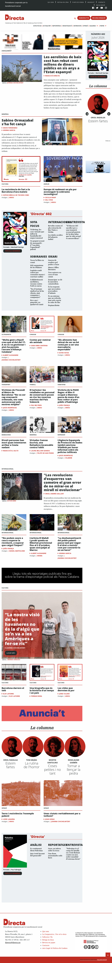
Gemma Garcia (9, 130)
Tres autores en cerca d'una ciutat (54, 275)
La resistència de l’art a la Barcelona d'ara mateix (16, 190)
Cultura (5, 184)
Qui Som (51, 2)
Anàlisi (46, 184)
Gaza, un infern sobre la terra (54, 850)
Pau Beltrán (36, 405)
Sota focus (37, 26)
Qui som (45, 931)
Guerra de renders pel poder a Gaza (53, 262)
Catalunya (8, 23)
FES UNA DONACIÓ (98, 18)
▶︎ (109, 114)
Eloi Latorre (8, 694)
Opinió (85, 26)
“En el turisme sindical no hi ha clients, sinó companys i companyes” (37, 293)
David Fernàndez (10, 128)
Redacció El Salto (10, 451)
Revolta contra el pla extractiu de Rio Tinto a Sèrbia (55, 229)
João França (64, 405)
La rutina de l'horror (31, 765)
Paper (102, 26)
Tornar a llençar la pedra (73, 770)
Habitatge (61, 385)
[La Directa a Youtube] (102, 8)
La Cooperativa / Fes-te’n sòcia (54, 934)
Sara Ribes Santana (39, 345)
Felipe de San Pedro (45, 453)
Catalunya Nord (32, 23)
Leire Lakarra (9, 819)
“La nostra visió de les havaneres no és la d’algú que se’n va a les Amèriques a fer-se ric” (22, 629)
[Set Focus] (75, 18)
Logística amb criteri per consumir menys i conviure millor (37, 273)
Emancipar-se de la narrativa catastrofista (55, 282)
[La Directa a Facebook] (93, 8)
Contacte (101, 2)
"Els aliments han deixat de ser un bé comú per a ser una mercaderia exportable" (68, 345)
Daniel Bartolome (17, 551)
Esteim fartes (10, 765)
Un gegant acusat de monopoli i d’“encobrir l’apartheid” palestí (37, 245)
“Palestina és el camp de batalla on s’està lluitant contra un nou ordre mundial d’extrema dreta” (73, 854)
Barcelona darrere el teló (13, 689)
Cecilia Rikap (50, 197)
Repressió (61, 435)
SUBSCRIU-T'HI (84, 18)
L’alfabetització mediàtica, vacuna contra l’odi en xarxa (36, 283)
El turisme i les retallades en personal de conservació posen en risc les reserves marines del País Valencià (42, 396)
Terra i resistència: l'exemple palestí (18, 814)
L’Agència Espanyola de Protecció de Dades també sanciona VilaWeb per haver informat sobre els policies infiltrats (70, 446)
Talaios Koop (93, 959)
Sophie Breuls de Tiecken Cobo (16, 195)
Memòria (5, 114)
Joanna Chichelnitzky (15, 83)
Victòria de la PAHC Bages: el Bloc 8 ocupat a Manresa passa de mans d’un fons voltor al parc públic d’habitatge (68, 396)
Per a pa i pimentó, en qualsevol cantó (36, 302)
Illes (24, 23)
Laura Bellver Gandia (40, 451)
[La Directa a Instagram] (106, 8)
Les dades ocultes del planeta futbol (55, 237)
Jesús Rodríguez (10, 408)
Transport (6, 385)
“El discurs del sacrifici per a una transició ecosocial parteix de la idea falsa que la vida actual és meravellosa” (73, 232)
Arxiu (11, 197)
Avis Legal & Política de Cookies (54, 948)
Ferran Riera (36, 696)
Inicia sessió (100, 5)
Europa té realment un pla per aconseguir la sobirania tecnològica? (60, 191)
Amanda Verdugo (13, 659)
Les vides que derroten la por (66, 689)
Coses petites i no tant (52, 770)
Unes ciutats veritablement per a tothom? (62, 814)
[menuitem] (8, 23)
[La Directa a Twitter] (97, 8)
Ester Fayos (64, 353)
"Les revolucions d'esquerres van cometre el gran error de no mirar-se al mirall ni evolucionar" (63, 482)
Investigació (67, 26)
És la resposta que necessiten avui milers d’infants (54, 290)
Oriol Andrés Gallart (54, 494)
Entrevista (77, 26)
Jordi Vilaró (64, 694)
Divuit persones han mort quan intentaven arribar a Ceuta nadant (14, 444)
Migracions (6, 435)
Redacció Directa (52, 76)
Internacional (7, 469)
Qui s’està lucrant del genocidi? (37, 855)
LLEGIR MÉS (11, 653)
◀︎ (87, 114)
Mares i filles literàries (53, 269)
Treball (33, 385)
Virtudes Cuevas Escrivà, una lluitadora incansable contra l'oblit (41, 444)
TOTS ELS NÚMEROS (12, 251)
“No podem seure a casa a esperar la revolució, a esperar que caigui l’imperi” (13, 541)
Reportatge (56, 26)
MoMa (39, 556)
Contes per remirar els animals (40, 341)
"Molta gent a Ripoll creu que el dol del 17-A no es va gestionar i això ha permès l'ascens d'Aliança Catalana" (14, 346)
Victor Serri (11, 501)
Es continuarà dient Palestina (36, 850)
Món (40, 23)
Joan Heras (50, 819)
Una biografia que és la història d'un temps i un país (42, 690)
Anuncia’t (91, 2)
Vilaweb (68, 458)
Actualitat (47, 26)
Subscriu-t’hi (47, 937)
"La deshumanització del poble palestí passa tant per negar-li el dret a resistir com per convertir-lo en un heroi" (69, 544)
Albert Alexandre (10, 355)
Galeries (93, 26)
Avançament (7, 51)
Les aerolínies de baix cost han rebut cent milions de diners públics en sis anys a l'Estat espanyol (62, 64)
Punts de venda (78, 2)
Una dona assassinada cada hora (55, 856)
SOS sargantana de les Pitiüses (36, 266)
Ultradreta (6, 334)
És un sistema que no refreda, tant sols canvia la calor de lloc (54, 299)
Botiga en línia (63, 2)
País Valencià (17, 23)
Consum (33, 334)
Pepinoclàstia (53, 305)
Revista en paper (48, 943)
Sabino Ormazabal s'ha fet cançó (17, 122)
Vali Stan (49, 200)
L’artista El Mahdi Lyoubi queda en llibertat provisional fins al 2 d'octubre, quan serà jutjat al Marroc (41, 544)
